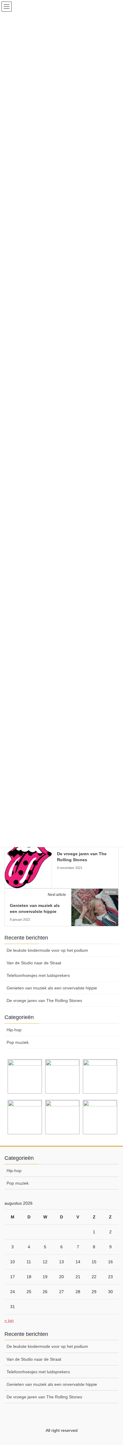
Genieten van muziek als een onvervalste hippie (52, 988)
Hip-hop (14, 1029)
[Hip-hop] (28, 862)
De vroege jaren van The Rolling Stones (44, 1000)
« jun (9, 1320)
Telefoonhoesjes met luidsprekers (38, 975)
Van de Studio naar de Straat (34, 962)
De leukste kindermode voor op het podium (47, 950)
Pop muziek (18, 1042)
